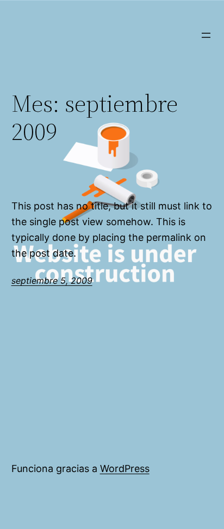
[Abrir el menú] (206, 35)
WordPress (125, 468)
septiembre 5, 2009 (51, 280)
